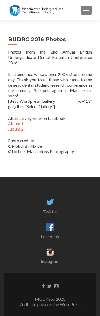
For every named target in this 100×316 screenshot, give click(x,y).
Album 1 (15, 123)
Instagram (50, 261)
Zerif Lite (28, 304)
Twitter (50, 211)
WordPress (70, 304)
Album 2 (15, 128)
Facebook (50, 236)
